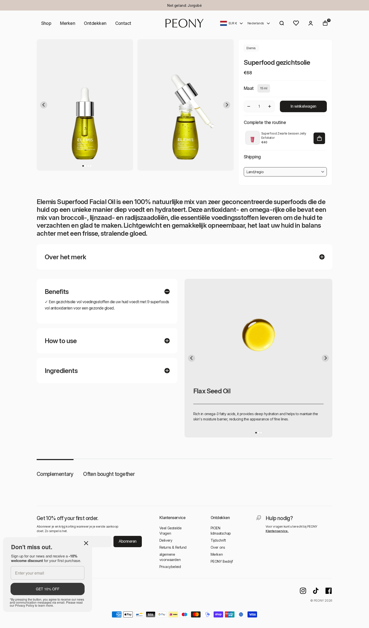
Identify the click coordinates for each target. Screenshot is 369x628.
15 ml (263, 88)
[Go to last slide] (43, 104)
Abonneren (128, 541)
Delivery (165, 540)
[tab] (83, 166)
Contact (123, 23)
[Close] (86, 543)
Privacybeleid (170, 566)
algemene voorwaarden (169, 557)
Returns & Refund (173, 547)
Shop (46, 23)
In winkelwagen (303, 106)
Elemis (251, 48)
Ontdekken (95, 23)
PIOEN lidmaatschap (221, 530)
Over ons (218, 547)
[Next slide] (226, 104)
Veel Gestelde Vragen (170, 530)
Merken (67, 23)
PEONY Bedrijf (222, 561)
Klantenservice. (277, 531)
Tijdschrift (218, 540)
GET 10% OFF (47, 588)
